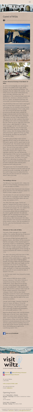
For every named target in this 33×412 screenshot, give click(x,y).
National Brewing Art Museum (19, 372)
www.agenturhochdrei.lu (24, 410)
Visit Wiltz (7, 372)
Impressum (11, 410)
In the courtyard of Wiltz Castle (10, 383)
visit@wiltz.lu (9, 388)
